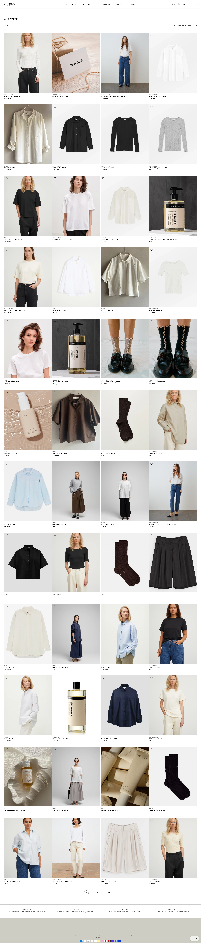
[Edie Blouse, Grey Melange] (173, 134)
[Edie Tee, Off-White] (173, 277)
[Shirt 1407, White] (28, 705)
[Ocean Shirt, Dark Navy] (125, 705)
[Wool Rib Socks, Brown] (125, 562)
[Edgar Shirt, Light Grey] (173, 420)
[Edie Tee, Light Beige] (173, 848)
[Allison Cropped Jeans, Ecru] (76, 848)
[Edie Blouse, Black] (125, 134)
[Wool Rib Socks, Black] (173, 776)
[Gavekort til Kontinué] (76, 63)
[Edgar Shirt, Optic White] (173, 63)
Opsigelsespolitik (133, 935)
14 (109, 892)
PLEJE (96, 4)
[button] (179, 4)
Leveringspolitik (100, 935)
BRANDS (64, 4)
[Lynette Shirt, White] (76, 277)
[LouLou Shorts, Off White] (125, 848)
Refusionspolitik (62, 935)
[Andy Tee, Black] (173, 634)
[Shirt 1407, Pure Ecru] (28, 634)
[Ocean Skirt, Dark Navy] (76, 634)
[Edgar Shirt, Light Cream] (125, 206)
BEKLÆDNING (86, 4)
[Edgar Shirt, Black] (76, 134)
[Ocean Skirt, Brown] (76, 491)
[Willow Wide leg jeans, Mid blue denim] (125, 63)
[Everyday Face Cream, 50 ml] (125, 776)
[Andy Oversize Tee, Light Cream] (28, 277)
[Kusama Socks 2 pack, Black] (173, 348)
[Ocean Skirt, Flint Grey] (76, 776)
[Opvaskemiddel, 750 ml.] (76, 348)
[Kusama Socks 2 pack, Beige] (125, 348)
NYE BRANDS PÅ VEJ (132, 4)
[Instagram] (100, 926)
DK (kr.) (172, 4)
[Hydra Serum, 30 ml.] (28, 420)
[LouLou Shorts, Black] (173, 562)
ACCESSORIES (107, 4)
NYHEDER (74, 4)
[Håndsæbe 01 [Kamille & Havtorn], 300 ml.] (173, 206)
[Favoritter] (189, 4)
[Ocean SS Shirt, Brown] (76, 420)
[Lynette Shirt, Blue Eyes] (28, 491)
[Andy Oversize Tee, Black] (28, 206)
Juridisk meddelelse (111, 935)
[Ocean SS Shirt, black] (28, 562)
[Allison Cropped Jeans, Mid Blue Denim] (173, 491)
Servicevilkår (91, 935)
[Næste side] (114, 892)
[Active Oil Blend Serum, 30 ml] (28, 776)
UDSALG (118, 4)
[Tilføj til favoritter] (6, 35)
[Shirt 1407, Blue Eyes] (125, 634)
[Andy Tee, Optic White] (28, 348)
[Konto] (184, 4)
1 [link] (86, 892)
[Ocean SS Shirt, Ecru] (125, 277)
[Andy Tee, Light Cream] (173, 705)
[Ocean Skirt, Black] (125, 491)
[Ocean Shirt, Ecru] (28, 134)
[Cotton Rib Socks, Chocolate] (125, 420)
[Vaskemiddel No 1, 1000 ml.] (76, 705)
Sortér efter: (181, 25)
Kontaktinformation (122, 935)
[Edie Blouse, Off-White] (28, 63)
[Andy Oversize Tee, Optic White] (76, 206)
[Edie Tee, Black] (76, 562)
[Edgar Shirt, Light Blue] (28, 848)
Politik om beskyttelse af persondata (77, 935)
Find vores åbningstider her (27, 913)
